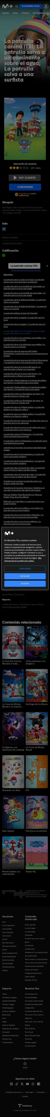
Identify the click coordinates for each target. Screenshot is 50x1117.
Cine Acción (6, 936)
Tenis (4, 1018)
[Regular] (17, 167)
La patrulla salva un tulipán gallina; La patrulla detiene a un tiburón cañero (24, 408)
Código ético (29, 1008)
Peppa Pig (31, 871)
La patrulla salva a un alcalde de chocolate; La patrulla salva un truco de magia (24, 287)
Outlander (29, 935)
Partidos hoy (7, 1039)
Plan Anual (29, 1032)
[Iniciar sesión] (46, 6)
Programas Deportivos (33, 973)
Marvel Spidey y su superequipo (11, 872)
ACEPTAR (25, 584)
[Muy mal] (10, 167)
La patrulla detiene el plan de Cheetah (20, 313)
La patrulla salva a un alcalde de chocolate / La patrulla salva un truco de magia (25, 294)
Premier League (8, 1004)
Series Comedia (8, 960)
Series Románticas (9, 957)
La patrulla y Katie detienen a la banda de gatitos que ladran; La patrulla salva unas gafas (25, 381)
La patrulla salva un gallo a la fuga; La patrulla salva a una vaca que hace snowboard (24, 281)
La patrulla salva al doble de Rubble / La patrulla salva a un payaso (25, 307)
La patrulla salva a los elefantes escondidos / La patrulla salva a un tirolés (25, 339)
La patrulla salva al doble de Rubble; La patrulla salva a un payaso (25, 301)
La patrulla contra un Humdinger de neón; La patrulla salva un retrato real (23, 402)
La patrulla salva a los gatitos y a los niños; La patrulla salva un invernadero (23, 509)
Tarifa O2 (28, 1039)
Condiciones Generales (33, 1004)
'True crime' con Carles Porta (36, 963)
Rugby (4, 1022)
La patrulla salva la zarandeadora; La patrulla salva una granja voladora (24, 455)
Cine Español (7, 929)
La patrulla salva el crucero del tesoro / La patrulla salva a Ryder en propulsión (22, 375)
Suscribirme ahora (31, 6)
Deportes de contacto (10, 1029)
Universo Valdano (8, 1011)
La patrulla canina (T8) (24, 265)
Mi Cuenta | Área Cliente (34, 1001)
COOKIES (25, 1096)
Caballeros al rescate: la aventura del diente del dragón (25, 449)
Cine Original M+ (8, 925)
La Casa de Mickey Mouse (35, 748)
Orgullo (5, 970)
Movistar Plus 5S (31, 980)
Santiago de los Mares (37, 704)
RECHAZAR (25, 576)
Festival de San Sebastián (34, 966)
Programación (7, 1042)
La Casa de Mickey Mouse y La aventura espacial (12, 705)
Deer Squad (8, 831)
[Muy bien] (24, 167)
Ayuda (25, 1067)
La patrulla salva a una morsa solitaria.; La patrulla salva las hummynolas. (22, 522)
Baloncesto (6, 1015)
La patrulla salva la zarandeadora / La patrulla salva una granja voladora (24, 462)
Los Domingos (30, 932)
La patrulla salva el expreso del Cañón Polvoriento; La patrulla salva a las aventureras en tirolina (26, 353)
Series (5, 12)
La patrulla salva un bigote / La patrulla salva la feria (24, 325)
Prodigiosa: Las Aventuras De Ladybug (13, 748)
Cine (15, 12)
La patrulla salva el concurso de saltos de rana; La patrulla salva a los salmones (26, 422)
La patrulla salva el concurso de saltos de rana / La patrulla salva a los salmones (25, 428)
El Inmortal (29, 945)
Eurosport (6, 1032)
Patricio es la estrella (36, 831)
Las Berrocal (29, 949)
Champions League (9, 997)
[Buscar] (16, 6)
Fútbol (25, 12)
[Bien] (20, 167)
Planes (27, 1025)
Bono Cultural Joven (32, 1036)
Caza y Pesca (30, 977)
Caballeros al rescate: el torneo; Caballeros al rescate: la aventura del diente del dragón (24, 489)
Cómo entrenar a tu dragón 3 (36, 662)
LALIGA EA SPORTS (9, 1001)
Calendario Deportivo (10, 1036)
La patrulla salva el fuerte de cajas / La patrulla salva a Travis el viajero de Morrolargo (25, 475)
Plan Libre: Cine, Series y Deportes (34, 1016)
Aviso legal (29, 1092)
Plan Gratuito (30, 1029)
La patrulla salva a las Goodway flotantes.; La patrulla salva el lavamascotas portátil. (23, 516)
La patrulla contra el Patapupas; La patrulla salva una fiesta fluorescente (25, 442)
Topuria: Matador (8, 1025)
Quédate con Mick (11, 790)
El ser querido (30, 925)
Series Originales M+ (10, 953)
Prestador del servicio (14, 1092)
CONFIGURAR (25, 569)
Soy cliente (27, 177)
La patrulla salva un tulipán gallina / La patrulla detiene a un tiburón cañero (24, 415)
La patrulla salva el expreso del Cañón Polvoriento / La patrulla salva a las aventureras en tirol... (26, 361)
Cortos (4, 939)
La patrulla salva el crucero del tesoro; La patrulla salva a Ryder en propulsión (22, 368)
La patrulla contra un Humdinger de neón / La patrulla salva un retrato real (24, 395)
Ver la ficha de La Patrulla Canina (25, 270)
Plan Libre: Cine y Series (34, 1022)
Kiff (27, 790)
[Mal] (14, 167)
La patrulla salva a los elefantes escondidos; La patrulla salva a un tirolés (24, 345)
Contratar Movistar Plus (34, 1011)
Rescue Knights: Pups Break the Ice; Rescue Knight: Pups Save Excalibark (23, 496)
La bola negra (30, 928)
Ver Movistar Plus (31, 994)
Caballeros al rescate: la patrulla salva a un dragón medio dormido (23, 482)
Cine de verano (8, 943)
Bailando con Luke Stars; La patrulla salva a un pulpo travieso (24, 502)
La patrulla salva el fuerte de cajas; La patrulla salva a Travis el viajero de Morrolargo (24, 469)
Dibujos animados (31, 970)
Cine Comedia (7, 932)
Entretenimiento (8, 967)
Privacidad (40, 1092)
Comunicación (30, 1046)
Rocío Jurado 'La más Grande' (36, 959)
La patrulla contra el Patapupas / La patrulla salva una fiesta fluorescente (23, 435)
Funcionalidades (31, 997)
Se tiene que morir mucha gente (35, 940)
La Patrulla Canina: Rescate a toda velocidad (12, 662)
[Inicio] (7, 6)
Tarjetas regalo (30, 1042)
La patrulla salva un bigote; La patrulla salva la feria (24, 319)
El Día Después (7, 1008)
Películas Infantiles (9, 946)
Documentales (7, 963)
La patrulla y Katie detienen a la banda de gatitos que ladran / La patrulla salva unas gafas (25, 388)
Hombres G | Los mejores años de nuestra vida (36, 954)
